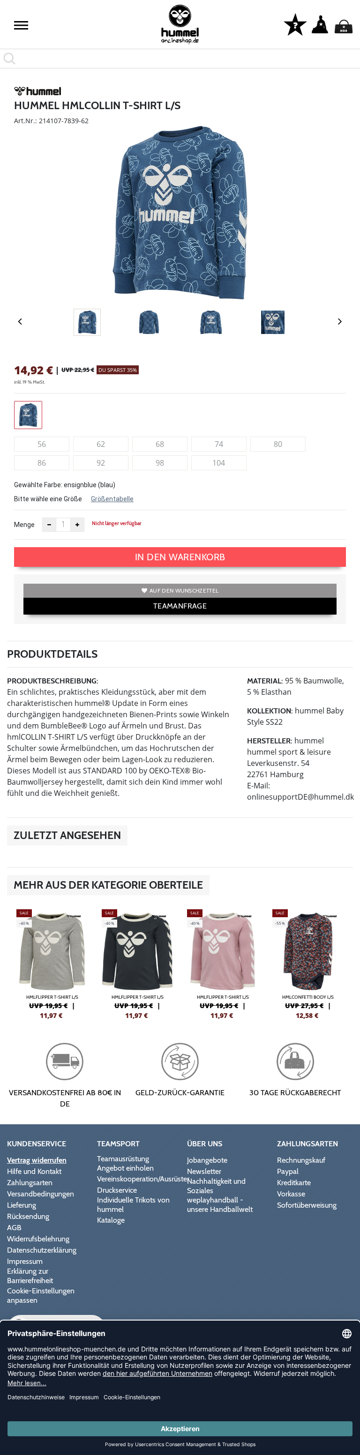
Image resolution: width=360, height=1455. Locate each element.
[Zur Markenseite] (37, 93)
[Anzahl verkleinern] (49, 525)
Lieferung (21, 1205)
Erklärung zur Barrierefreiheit (30, 1276)
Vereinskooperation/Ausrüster (143, 1178)
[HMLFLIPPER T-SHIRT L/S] (52, 963)
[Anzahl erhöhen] (77, 525)
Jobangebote (207, 1160)
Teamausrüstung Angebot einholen (125, 1163)
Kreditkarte (294, 1182)
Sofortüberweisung (307, 1205)
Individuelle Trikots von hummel (133, 1204)
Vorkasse (291, 1193)
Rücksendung (28, 1216)
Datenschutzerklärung (41, 1250)
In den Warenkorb (180, 557)
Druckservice (117, 1190)
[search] (180, 58)
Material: (265, 680)
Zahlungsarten (29, 1182)
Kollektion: (270, 710)
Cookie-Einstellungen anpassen (41, 1295)
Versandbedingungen (40, 1193)
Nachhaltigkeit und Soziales (216, 1186)
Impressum (25, 1261)
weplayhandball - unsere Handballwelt (220, 1204)
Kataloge (111, 1220)
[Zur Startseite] (180, 24)
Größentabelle (112, 499)
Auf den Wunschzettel (184, 590)
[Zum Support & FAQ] (295, 24)
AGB (14, 1227)
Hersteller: (269, 740)
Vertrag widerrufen (37, 1160)
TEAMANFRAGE (180, 605)
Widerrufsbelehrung (38, 1238)
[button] (21, 25)
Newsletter (204, 1171)
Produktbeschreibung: (52, 680)
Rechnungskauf (301, 1160)
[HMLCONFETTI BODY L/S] (308, 963)
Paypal (288, 1171)
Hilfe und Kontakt (34, 1171)
